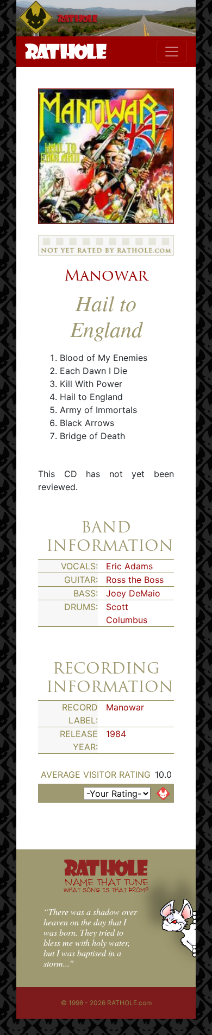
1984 (116, 733)
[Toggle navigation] (172, 51)
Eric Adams (129, 566)
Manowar (106, 275)
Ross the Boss (135, 579)
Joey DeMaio (133, 593)
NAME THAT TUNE (106, 884)
